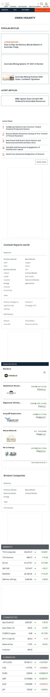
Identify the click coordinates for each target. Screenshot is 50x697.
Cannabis (7, 324)
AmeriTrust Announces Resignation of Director (25, 154)
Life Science (25, 10)
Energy (6, 283)
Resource (5, 10)
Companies (13, 6)
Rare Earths (29, 276)
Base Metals (30, 259)
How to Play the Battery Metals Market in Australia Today (23, 45)
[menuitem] (14, 262)
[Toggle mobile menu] (2, 4)
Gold (5, 262)
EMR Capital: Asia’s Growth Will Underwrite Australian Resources (30, 99)
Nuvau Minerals (10, 430)
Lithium (6, 273)
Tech (14, 10)
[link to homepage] (8, 3)
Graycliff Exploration (12, 413)
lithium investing (11, 42)
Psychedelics (30, 321)
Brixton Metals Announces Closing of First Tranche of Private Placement (26, 135)
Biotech (6, 321)
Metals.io (7, 369)
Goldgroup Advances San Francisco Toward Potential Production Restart (23, 128)
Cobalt (6, 276)
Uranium (7, 287)
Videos (6, 6)
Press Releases (22, 6)
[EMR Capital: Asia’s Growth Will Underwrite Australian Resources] (8, 101)
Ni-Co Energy (8, 447)
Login (46, 4)
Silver (6, 266)
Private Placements (35, 6)
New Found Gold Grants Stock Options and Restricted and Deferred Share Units (23, 141)
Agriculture (29, 283)
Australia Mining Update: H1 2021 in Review (23, 64)
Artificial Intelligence (11, 302)
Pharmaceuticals (31, 324)
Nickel (27, 266)
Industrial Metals (32, 280)
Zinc (26, 269)
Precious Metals (10, 259)
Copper (28, 262)
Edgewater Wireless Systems (12, 402)
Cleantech (29, 302)
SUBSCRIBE (46, 6)
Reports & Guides (41, 9)
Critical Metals (31, 273)
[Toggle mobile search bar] (41, 4)
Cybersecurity (9, 305)
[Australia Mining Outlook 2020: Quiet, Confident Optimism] (8, 79)
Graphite (7, 280)
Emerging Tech (30, 305)
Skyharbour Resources (12, 386)
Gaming (6, 309)
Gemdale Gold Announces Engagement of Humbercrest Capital (23, 148)
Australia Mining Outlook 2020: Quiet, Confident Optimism (29, 78)
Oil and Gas (8, 290)
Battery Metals (10, 269)
